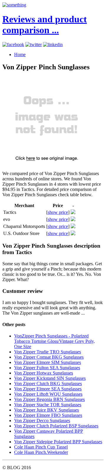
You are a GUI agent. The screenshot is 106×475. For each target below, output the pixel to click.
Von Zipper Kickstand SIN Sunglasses (50, 378)
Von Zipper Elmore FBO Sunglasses (48, 415)
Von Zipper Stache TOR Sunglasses (47, 404)
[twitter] (33, 44)
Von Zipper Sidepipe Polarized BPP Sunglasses (58, 441)
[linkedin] (53, 44)
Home (20, 54)
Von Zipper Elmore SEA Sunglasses (48, 388)
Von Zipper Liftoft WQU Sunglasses (48, 394)
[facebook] (13, 44)
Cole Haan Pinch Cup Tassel (41, 446)
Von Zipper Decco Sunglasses (42, 420)
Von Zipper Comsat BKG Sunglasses (49, 357)
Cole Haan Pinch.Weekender (41, 452)
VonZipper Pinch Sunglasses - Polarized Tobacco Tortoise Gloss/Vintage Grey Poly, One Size (54, 341)
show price (58, 212)
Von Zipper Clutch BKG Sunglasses (48, 383)
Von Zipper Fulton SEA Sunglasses (47, 367)
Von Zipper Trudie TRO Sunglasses (47, 351)
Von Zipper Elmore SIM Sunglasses (47, 362)
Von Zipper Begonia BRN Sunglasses (49, 399)
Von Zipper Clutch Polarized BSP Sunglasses (56, 425)
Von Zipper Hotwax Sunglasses (43, 372)
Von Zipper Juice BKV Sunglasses (46, 409)
